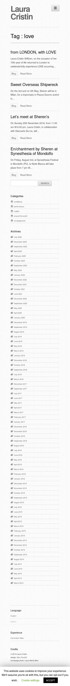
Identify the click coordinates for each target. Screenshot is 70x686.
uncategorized (19, 220)
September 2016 (20, 440)
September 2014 (20, 554)
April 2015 (18, 521)
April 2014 (18, 578)
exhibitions (18, 201)
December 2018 (20, 360)
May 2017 (18, 403)
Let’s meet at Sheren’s (30, 116)
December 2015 (20, 483)
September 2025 (20, 246)
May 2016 (18, 459)
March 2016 (18, 469)
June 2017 (18, 398)
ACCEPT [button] (50, 680)
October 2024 (19, 260)
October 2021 (19, 289)
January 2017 (19, 421)
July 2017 (18, 393)
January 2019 (19, 355)
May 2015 (18, 516)
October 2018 (19, 365)
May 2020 (18, 308)
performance (19, 206)
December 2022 (20, 279)
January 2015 (19, 535)
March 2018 (18, 379)
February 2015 (20, 530)
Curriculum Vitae (17, 638)
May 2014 (18, 573)
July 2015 (18, 507)
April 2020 (18, 312)
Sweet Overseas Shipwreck (34, 84)
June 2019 (18, 341)
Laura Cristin (22, 12)
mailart (16, 211)
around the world (20, 216)
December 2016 (20, 426)
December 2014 (20, 540)
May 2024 (18, 270)
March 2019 (18, 350)
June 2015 (18, 511)
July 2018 (18, 374)
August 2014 (19, 559)
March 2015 (18, 526)
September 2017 (20, 388)
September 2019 (20, 327)
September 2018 (20, 369)
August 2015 (19, 502)
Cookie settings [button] (30, 680)
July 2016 (18, 450)
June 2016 (18, 455)
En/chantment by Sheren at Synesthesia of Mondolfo (34, 151)
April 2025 (18, 251)
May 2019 (18, 346)
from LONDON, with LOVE (33, 52)
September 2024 (20, 265)
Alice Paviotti (22, 657)
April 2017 (18, 407)
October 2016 (19, 436)
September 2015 (20, 497)
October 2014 (19, 549)
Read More (26, 73)
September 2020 (20, 303)
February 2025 (20, 256)
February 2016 (20, 474)
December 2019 (20, 322)
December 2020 (20, 298)
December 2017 (20, 384)
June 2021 (18, 294)
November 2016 (20, 431)
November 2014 (20, 545)
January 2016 (19, 478)
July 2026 (18, 237)
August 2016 (19, 445)
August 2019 (19, 331)
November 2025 (20, 241)
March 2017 (18, 412)
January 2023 (19, 275)
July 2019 (18, 336)
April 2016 (18, 464)
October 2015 (19, 493)
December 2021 (20, 284)
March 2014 (18, 583)
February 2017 (20, 417)
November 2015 (20, 488)
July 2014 (18, 564)
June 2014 (18, 568)
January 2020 (19, 317)
